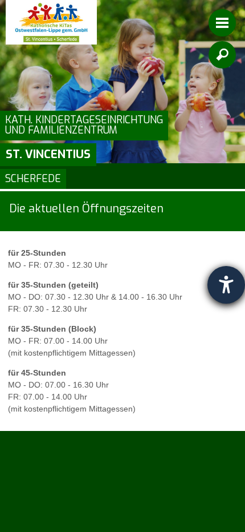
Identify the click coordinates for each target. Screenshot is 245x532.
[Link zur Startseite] (51, 22)
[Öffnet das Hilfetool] (226, 285)
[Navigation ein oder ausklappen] (222, 23)
